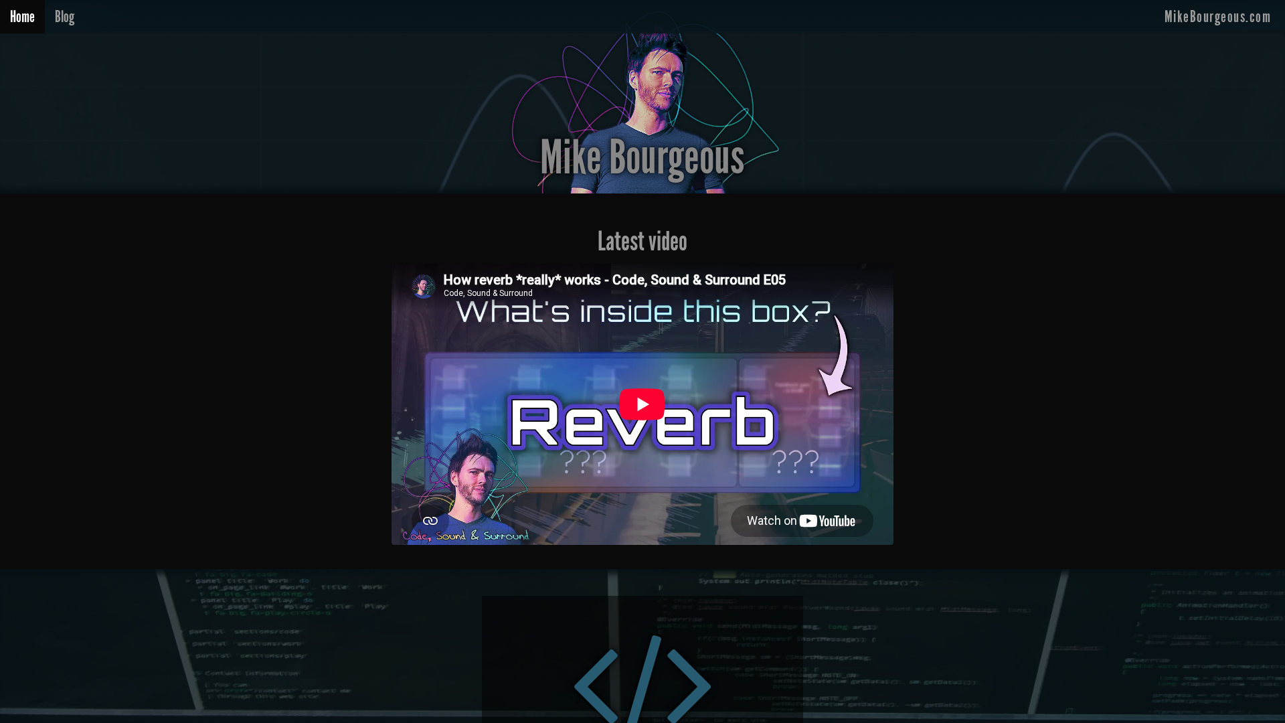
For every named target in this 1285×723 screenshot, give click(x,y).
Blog (64, 16)
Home (22, 16)
